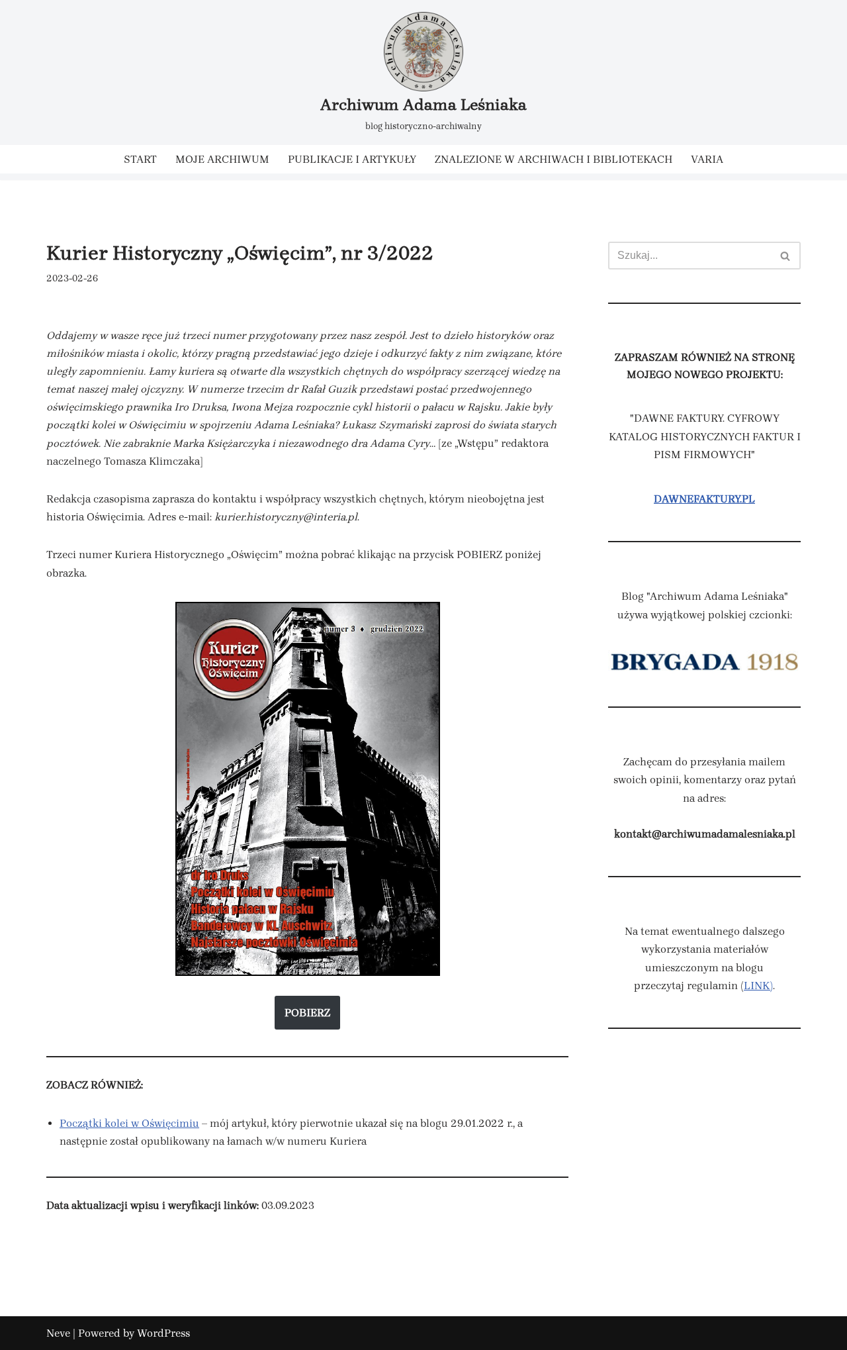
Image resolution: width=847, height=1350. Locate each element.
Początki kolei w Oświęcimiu (129, 1123)
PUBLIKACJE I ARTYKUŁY (352, 159)
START (140, 159)
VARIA (707, 159)
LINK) (758, 985)
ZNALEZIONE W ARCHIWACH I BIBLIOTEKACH (553, 159)
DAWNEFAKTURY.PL (704, 499)
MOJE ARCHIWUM (222, 159)
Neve (58, 1333)
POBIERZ (307, 1012)
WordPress (163, 1333)
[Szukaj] (786, 255)
